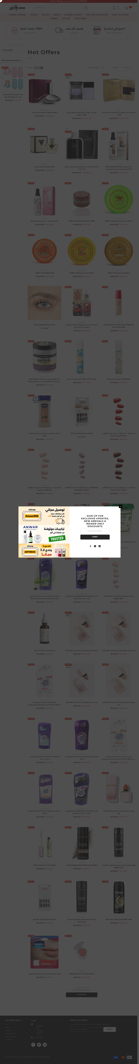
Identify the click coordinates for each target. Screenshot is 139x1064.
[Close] (120, 506)
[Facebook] (90, 546)
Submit (95, 537)
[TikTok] (99, 546)
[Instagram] (95, 546)
